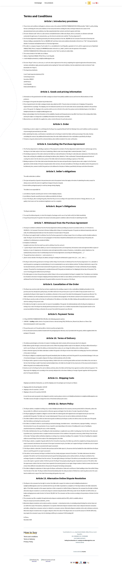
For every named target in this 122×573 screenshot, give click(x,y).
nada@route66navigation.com (86, 540)
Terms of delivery (29, 539)
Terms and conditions (31, 536)
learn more (34, 561)
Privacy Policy (28, 542)
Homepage (38, 3)
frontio (84, 551)
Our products (48, 3)
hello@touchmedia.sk (71, 540)
